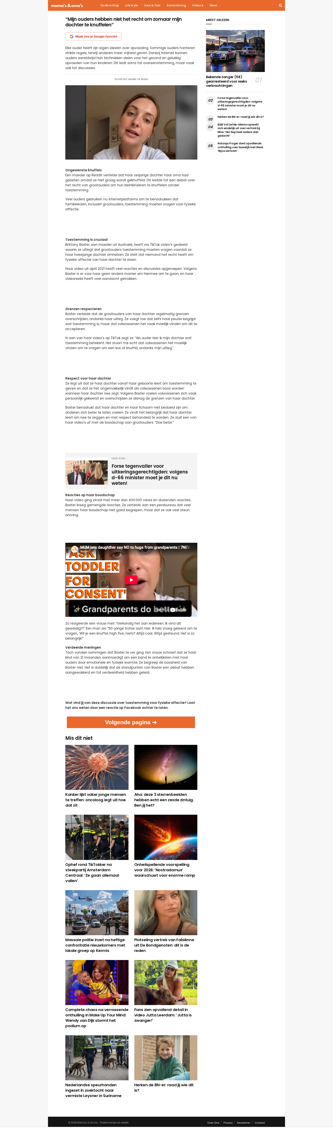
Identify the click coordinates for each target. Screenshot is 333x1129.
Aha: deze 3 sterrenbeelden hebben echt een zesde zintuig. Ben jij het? (164, 800)
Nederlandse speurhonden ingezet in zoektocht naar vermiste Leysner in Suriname (93, 1090)
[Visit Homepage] (67, 5)
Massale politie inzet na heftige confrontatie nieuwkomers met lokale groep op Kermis (95, 945)
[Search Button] (280, 5)
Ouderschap (109, 5)
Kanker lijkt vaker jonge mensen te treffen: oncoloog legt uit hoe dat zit (95, 800)
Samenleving (176, 5)
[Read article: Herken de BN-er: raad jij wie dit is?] (166, 1057)
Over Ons (213, 1123)
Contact (260, 1123)
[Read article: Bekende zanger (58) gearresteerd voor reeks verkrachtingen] (235, 51)
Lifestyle (131, 5)
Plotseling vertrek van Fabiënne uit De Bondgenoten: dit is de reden (164, 945)
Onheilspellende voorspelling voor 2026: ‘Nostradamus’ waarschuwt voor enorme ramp (164, 870)
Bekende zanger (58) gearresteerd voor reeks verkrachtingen (226, 81)
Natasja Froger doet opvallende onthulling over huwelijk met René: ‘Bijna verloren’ (241, 147)
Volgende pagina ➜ (131, 722)
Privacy (228, 1123)
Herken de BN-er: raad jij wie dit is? (241, 117)
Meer (213, 5)
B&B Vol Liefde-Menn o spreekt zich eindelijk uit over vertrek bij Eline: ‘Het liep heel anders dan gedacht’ (239, 130)
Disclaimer (243, 1123)
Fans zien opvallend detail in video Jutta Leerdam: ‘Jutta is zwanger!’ (163, 1015)
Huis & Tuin (152, 5)
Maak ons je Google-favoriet (96, 36)
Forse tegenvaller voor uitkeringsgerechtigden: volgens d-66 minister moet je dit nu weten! (240, 103)
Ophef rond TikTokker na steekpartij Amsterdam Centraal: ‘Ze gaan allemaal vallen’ (92, 872)
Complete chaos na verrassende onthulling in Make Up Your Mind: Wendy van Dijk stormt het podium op (96, 1018)
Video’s (198, 5)
